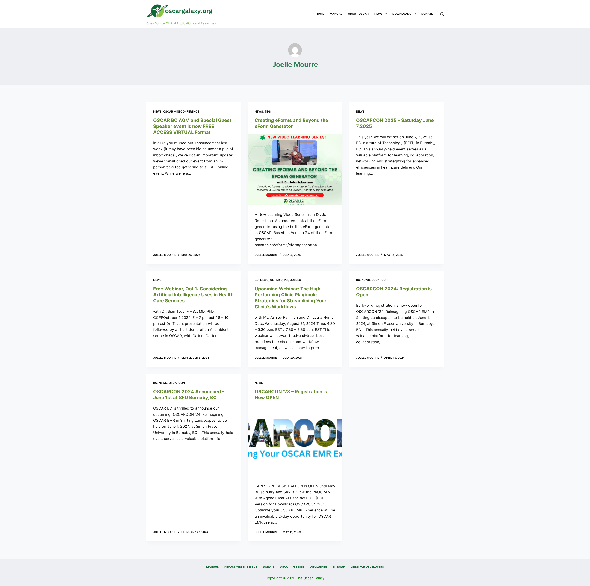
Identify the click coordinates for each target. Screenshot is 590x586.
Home (320, 13)
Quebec (295, 280)
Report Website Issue (240, 566)
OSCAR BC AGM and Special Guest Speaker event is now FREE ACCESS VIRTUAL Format (192, 126)
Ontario (276, 280)
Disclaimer (318, 566)
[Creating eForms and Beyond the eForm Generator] (295, 169)
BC (257, 280)
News (378, 13)
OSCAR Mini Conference (181, 111)
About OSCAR (358, 13)
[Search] (442, 14)
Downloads (401, 13)
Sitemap (339, 566)
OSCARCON (380, 280)
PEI (286, 280)
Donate (427, 13)
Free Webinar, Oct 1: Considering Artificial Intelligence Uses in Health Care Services (193, 294)
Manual (336, 13)
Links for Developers (367, 566)
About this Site (292, 566)
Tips (268, 111)
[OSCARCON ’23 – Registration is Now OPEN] (295, 440)
